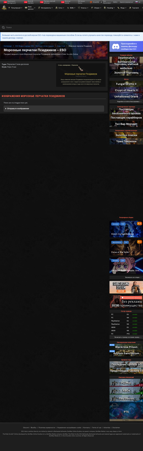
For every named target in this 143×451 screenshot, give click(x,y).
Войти (115, 2)
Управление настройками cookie (69, 428)
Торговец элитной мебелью (47, 2)
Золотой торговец (28, 2)
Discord (26, 428)
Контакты (86, 428)
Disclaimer (116, 428)
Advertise (106, 428)
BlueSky (33, 428)
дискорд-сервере (15, 38)
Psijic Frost (61, 46)
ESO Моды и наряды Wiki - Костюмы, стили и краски (34, 46)
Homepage (8, 46)
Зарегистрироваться (126, 2)
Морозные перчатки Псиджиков (81, 73)
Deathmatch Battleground (10, 2)
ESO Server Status (81, 2)
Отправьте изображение (18, 108)
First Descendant (107, 2)
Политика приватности (47, 428)
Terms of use (96, 428)
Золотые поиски (65, 2)
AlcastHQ (95, 2)
